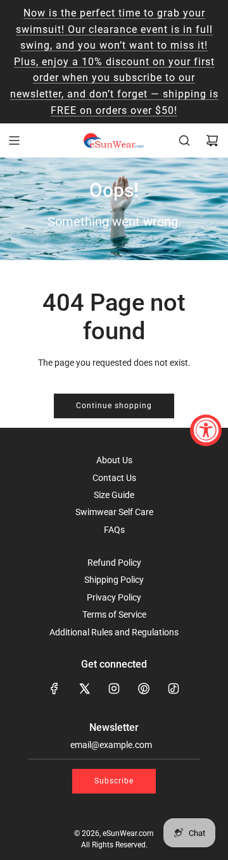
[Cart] (212, 140)
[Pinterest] (144, 688)
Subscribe (114, 780)
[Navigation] (14, 140)
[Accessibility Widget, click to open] (206, 430)
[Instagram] (114, 688)
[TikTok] (173, 688)
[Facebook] (54, 688)
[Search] (184, 140)
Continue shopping (114, 405)
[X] (84, 688)
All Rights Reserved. (114, 844)
